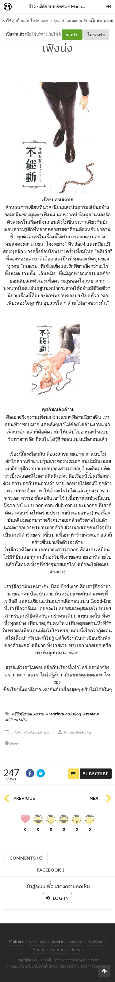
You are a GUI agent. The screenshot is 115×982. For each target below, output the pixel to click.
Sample (75, 941)
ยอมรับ (72, 34)
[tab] (26, 857)
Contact (58, 949)
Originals (37, 941)
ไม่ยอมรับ (96, 34)
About (39, 949)
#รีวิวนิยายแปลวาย (28, 714)
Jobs (75, 949)
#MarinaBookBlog (63, 714)
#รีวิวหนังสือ (16, 720)
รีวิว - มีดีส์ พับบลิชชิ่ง (48, 6)
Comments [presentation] (26, 858)
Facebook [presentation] (50, 871)
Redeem (95, 941)
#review (91, 714)
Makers (21, 7)
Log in (60, 898)
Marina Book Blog (77, 732)
